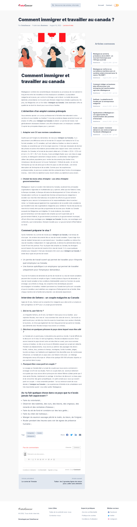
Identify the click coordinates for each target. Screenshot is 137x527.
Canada (39, 433)
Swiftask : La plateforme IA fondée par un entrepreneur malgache (103, 101)
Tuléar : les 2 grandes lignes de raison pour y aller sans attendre (68, 482)
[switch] (116, 5)
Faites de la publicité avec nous (60, 512)
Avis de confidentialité (89, 512)
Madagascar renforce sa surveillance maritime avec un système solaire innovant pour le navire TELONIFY (105, 72)
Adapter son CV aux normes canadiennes (42, 132)
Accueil (101, 5)
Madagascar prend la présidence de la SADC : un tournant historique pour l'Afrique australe (103, 57)
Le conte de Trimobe (29, 481)
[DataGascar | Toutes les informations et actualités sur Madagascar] (33, 5)
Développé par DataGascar (28, 519)
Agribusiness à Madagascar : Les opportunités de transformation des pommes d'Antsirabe (104, 116)
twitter (112, 515)
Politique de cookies (89, 515)
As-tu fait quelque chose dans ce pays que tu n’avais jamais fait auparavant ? (49, 394)
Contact (109, 5)
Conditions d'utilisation (89, 519)
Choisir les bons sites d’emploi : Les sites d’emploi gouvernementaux (45, 180)
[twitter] (71, 435)
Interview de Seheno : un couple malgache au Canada (50, 297)
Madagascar (30, 436)
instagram (113, 519)
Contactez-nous (55, 515)
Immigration (30, 433)
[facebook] (67, 435)
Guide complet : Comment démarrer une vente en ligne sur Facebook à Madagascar (105, 130)
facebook (113, 512)
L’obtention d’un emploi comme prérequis (43, 111)
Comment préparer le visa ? (36, 230)
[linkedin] (76, 435)
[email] (80, 435)
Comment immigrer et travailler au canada (45, 78)
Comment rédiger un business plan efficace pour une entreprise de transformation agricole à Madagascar (104, 87)
